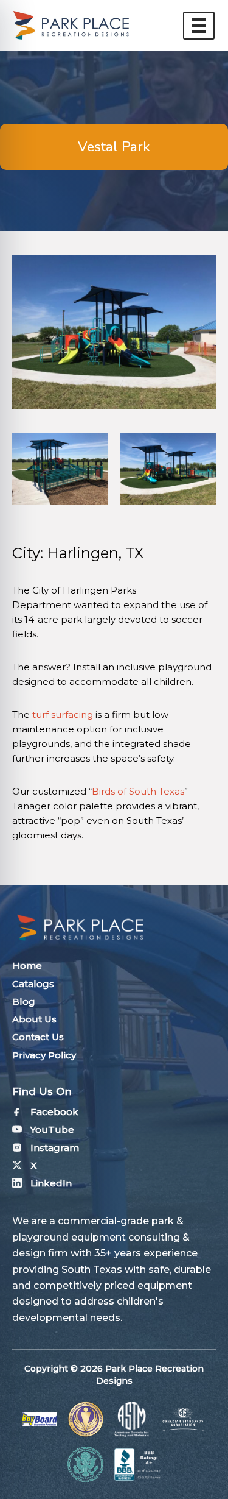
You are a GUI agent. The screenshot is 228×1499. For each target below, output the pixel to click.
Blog (23, 1001)
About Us (34, 1019)
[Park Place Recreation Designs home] (71, 25)
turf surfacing (62, 714)
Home (27, 965)
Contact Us (38, 1037)
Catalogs (33, 984)
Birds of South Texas (138, 791)
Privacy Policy (44, 1055)
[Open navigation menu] (199, 26)
